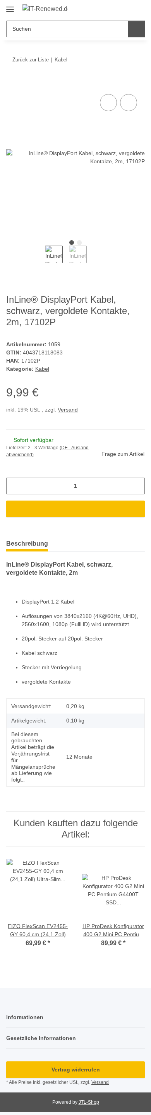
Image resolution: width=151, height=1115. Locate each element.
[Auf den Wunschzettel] (128, 102)
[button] (114, 8)
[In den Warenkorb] (12, 83)
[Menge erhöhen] (136, 486)
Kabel (42, 369)
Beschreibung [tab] (27, 543)
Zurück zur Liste (30, 60)
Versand (68, 410)
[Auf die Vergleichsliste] (108, 102)
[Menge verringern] (15, 486)
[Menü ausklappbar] (10, 6)
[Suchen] (136, 29)
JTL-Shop (89, 1102)
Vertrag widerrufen (75, 1069)
